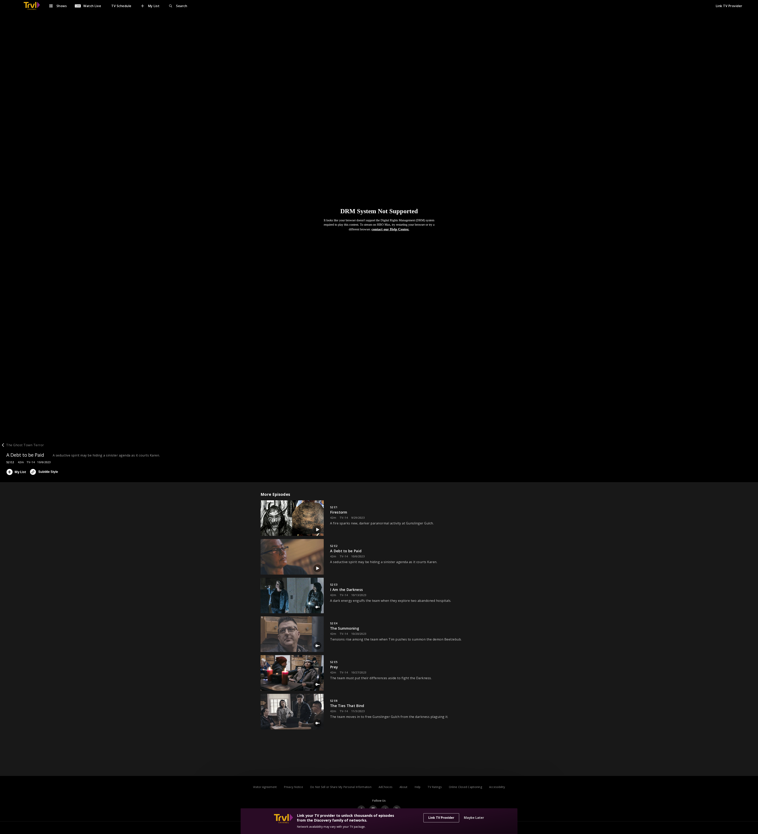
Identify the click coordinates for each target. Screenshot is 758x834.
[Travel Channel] (34, 6)
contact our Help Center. (390, 229)
